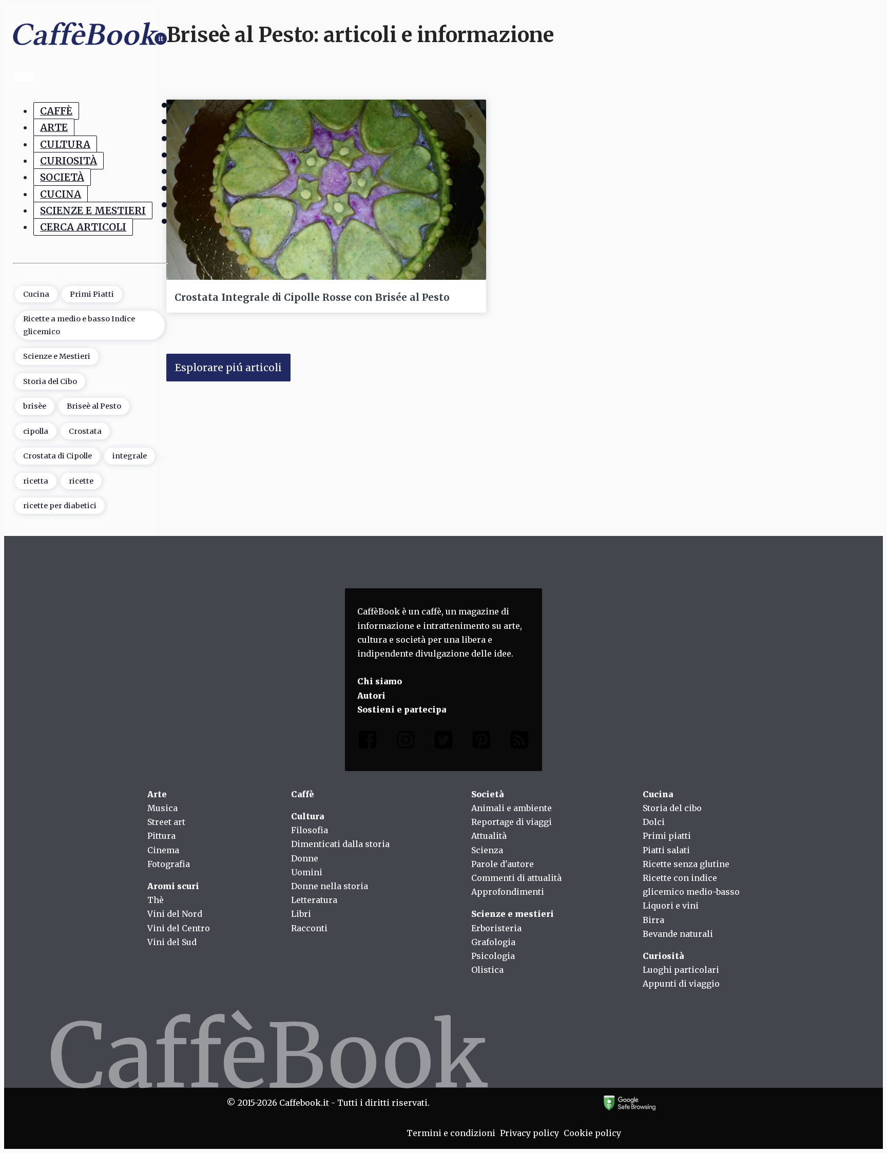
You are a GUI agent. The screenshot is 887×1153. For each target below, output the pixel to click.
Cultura (65, 144)
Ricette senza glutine (686, 864)
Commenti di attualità (516, 878)
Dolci (654, 822)
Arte (54, 127)
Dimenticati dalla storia (340, 844)
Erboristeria (496, 928)
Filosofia (309, 830)
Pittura (161, 836)
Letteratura (314, 900)
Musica (162, 808)
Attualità (489, 836)
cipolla (35, 431)
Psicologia (493, 956)
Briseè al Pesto (94, 406)
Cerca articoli (83, 227)
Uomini (306, 872)
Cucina (60, 194)
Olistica (487, 970)
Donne (304, 858)
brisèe (34, 406)
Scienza (487, 850)
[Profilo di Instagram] (405, 742)
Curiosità (68, 161)
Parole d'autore (502, 864)
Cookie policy (592, 1133)
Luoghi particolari (681, 970)
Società (62, 177)
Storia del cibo (672, 808)
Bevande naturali (678, 934)
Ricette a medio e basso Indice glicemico (79, 325)
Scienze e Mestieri (93, 210)
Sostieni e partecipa (401, 709)
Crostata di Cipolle (57, 455)
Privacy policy (529, 1133)
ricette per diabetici (60, 505)
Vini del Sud (172, 942)
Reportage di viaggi (511, 822)
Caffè (56, 111)
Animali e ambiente (511, 808)
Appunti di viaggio (681, 983)
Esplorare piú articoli (228, 367)
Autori (371, 695)
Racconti (309, 928)
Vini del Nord (174, 914)
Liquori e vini (671, 905)
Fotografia (168, 864)
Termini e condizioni (451, 1133)
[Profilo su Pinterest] (481, 742)
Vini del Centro (178, 928)
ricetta (35, 481)
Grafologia (493, 942)
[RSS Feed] (519, 742)
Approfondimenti (507, 892)
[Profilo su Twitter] (443, 742)
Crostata (85, 431)
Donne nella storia (329, 886)
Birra (653, 920)
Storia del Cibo (50, 381)
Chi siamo (379, 681)
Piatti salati (666, 850)
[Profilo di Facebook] (367, 742)
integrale (129, 455)
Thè (155, 900)
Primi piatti (667, 836)
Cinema (163, 850)
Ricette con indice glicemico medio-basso (691, 885)
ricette (81, 481)
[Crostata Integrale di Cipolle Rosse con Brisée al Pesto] (326, 189)
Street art (166, 822)
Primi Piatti (92, 294)
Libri (301, 914)
